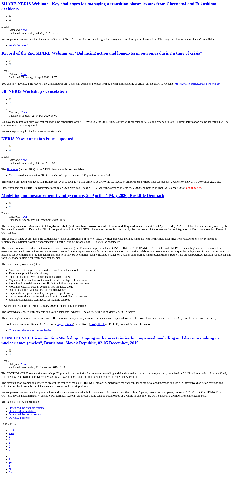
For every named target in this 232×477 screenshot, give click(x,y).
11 (10, 465)
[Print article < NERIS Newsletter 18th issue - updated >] (10, 146)
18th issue (12, 169)
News (24, 29)
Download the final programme (27, 407)
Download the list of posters (25, 414)
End (11, 472)
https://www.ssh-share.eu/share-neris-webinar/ (197, 84)
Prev (11, 433)
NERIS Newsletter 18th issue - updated (37, 138)
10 (10, 462)
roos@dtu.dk (97, 324)
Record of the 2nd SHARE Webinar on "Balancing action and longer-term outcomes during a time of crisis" (101, 53)
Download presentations (22, 411)
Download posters (19, 417)
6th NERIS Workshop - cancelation (34, 91)
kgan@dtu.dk (65, 324)
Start (11, 430)
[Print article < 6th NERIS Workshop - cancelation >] (10, 99)
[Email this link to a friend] (10, 20)
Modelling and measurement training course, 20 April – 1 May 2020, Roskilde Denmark (82, 195)
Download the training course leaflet (30, 330)
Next (11, 469)
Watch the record (18, 45)
